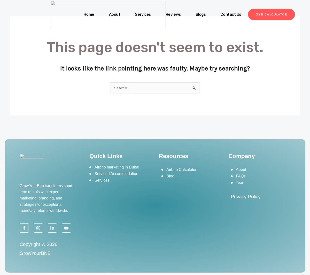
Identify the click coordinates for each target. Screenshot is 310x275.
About (114, 14)
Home (89, 14)
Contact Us (230, 14)
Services (143, 14)
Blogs (201, 14)
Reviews (173, 14)
